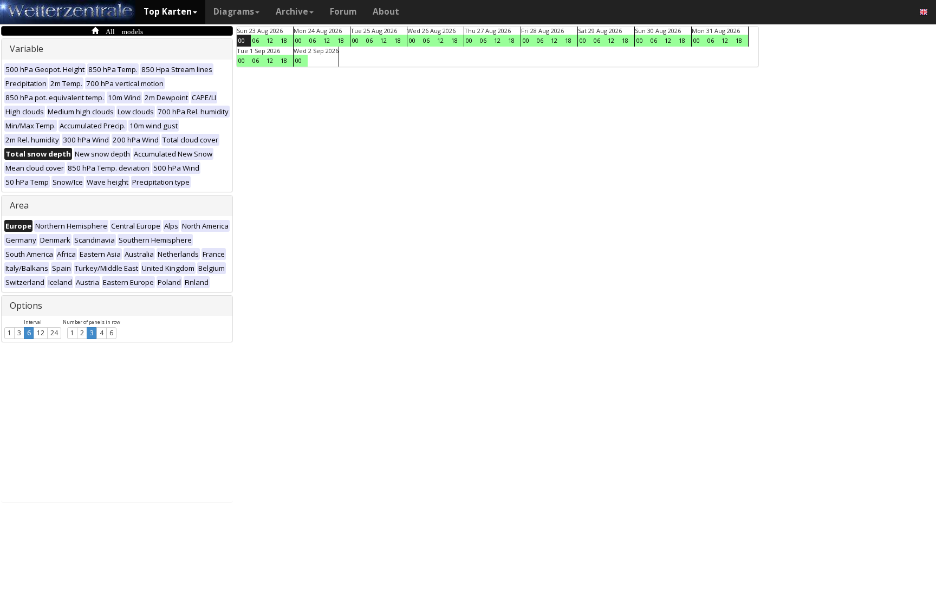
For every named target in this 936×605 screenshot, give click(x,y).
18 (284, 40)
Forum (343, 11)
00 (241, 40)
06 (255, 40)
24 (54, 332)
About (386, 11)
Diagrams (233, 11)
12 (40, 332)
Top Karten (168, 11)
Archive (292, 11)
